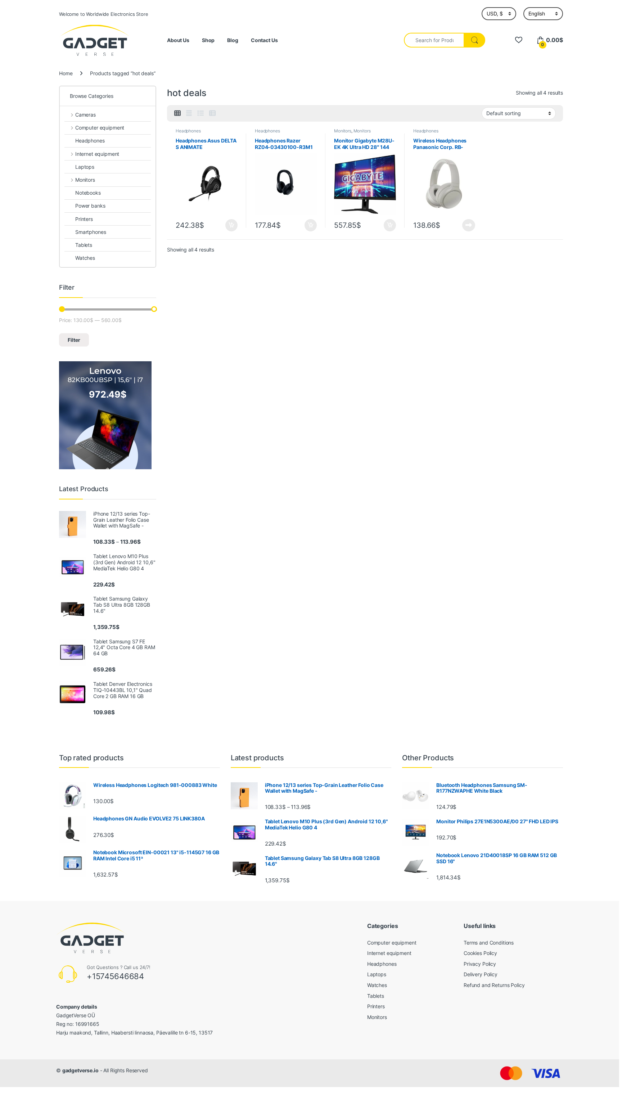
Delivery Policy (480, 974)
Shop (208, 40)
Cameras (85, 115)
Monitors (342, 130)
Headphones (188, 130)
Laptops (84, 167)
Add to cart (231, 225)
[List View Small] (212, 113)
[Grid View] (177, 113)
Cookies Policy (480, 953)
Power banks (90, 206)
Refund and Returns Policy (494, 985)
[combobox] (434, 40)
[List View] (200, 113)
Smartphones (90, 232)
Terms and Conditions (489, 943)
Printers (84, 219)
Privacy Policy (480, 964)
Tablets (83, 245)
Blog (232, 40)
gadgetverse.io (80, 1070)
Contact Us (264, 40)
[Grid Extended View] (189, 113)
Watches (85, 258)
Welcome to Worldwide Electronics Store (103, 14)
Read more (468, 225)
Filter (74, 340)
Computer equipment (99, 128)
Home (65, 73)
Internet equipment (97, 154)
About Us (178, 40)
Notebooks (88, 193)
